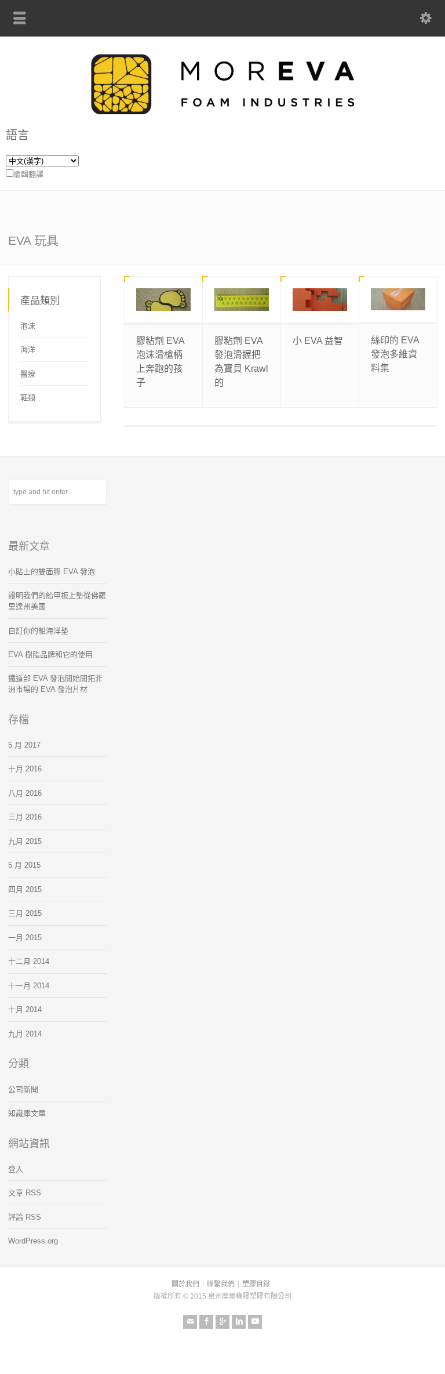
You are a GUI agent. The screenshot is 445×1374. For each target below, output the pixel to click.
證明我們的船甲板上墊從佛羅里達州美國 (57, 601)
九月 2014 (25, 1033)
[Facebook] (206, 1322)
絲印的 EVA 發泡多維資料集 (395, 354)
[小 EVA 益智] (320, 299)
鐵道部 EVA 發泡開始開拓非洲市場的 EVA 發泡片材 (55, 684)
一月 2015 (25, 937)
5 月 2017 (24, 745)
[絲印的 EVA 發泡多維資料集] (398, 299)
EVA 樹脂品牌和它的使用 (50, 654)
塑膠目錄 (256, 1284)
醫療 (27, 373)
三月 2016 (25, 817)
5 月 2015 (24, 865)
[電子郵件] (190, 1322)
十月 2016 (25, 768)
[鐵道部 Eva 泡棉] (222, 111)
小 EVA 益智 (318, 341)
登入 (15, 1169)
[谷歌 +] (222, 1322)
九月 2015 (25, 841)
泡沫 (27, 325)
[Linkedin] (239, 1322)
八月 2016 (25, 793)
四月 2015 (25, 889)
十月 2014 (25, 1009)
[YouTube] (255, 1322)
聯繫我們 (221, 1284)
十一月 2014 (28, 985)
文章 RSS (24, 1192)
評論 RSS (24, 1217)
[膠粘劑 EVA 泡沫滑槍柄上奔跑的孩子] (163, 299)
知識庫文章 (27, 1113)
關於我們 (185, 1284)
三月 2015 (25, 913)
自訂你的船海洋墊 (38, 630)
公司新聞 (23, 1089)
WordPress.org (33, 1241)
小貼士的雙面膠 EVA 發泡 (51, 571)
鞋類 (27, 397)
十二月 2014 (28, 961)
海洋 (27, 349)
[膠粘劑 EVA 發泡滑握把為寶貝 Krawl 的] (241, 299)
